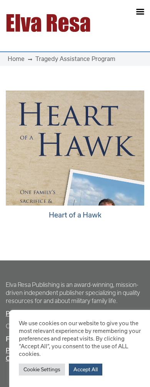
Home (16, 58)
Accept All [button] (85, 369)
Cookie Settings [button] (41, 369)
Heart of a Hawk (75, 215)
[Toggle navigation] (121, 23)
